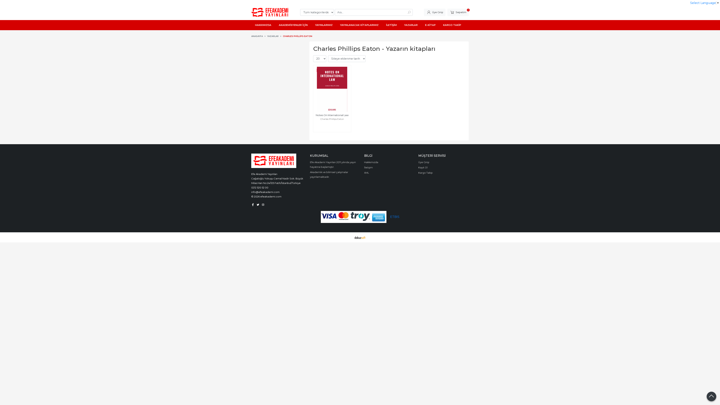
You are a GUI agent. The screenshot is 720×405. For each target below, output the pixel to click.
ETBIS (394, 217)
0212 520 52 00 (259, 187)
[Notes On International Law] (332, 89)
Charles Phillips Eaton (332, 119)
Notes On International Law (332, 115)
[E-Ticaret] (360, 237)
